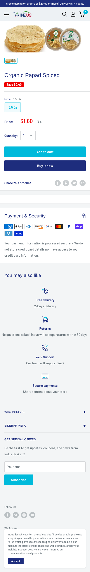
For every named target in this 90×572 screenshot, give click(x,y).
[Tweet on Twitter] (74, 183)
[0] (82, 14)
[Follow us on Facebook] (7, 515)
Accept (15, 561)
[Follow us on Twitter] (16, 515)
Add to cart (45, 152)
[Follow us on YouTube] (32, 515)
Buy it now (45, 165)
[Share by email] (83, 183)
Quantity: (11, 136)
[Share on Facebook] (58, 183)
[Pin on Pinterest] (66, 183)
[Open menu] (6, 14)
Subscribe (19, 480)
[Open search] (64, 14)
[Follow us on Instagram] (24, 515)
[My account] (73, 14)
